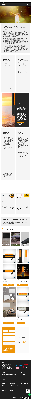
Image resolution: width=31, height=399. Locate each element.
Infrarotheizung (23, 374)
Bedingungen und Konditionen (14, 385)
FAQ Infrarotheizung (4, 377)
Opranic (11, 397)
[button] (27, 4)
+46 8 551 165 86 (22, 342)
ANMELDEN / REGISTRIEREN (6, 2)
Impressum (11, 390)
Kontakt (11, 393)
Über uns (11, 392)
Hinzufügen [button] (21, 322)
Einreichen (5, 346)
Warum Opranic (3, 379)
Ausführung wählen (8, 284)
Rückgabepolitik (12, 388)
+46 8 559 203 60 (23, 341)
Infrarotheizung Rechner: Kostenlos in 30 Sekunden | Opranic (9, 374)
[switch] (28, 391)
